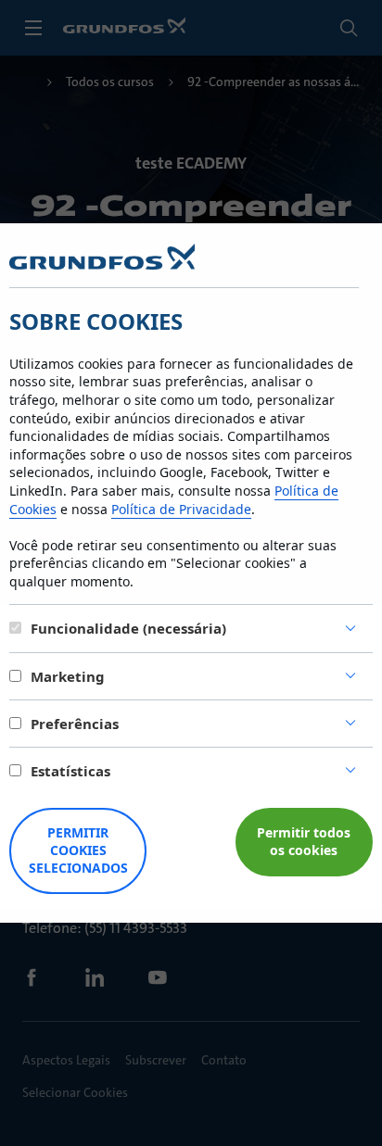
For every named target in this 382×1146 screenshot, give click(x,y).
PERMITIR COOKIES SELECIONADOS (78, 850)
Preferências (75, 723)
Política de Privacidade (181, 509)
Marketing (68, 676)
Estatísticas (70, 771)
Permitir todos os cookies (303, 841)
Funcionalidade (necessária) (128, 628)
